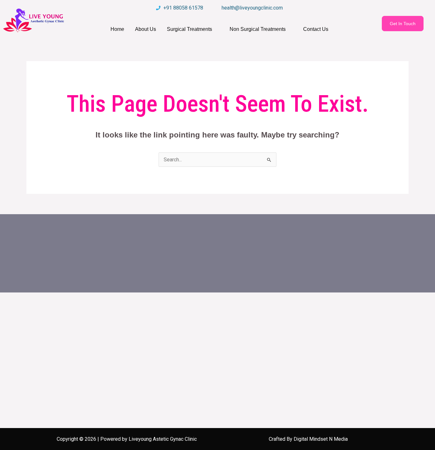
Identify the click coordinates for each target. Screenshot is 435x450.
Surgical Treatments (189, 29)
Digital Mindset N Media (321, 439)
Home (117, 29)
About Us (145, 29)
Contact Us (315, 29)
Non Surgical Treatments (258, 29)
